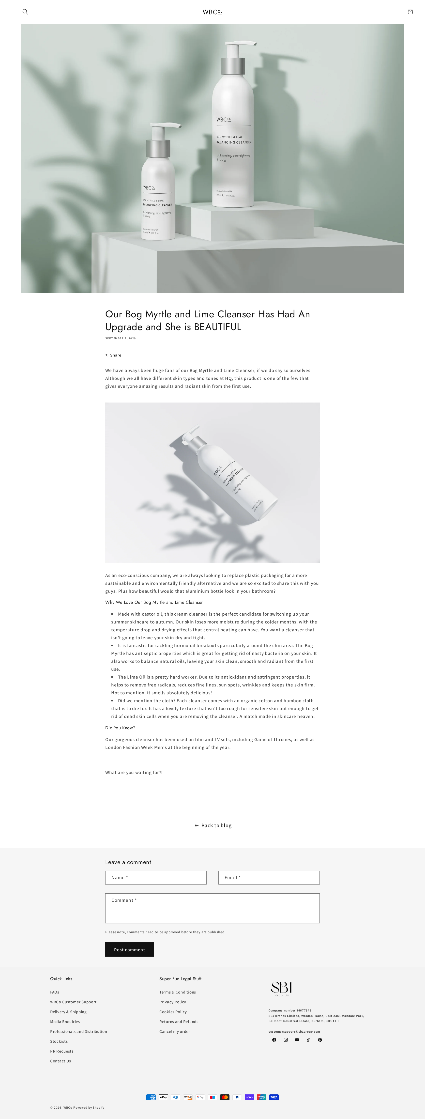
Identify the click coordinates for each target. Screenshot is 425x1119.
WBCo (67, 1107)
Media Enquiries (65, 1021)
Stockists (59, 1041)
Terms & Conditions (177, 992)
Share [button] (115, 355)
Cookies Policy (173, 1011)
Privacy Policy (172, 1002)
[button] (25, 11)
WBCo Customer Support (73, 1002)
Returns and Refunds (178, 1021)
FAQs (54, 992)
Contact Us (60, 1061)
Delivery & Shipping (68, 1011)
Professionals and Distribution (78, 1031)
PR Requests (62, 1051)
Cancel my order (174, 1031)
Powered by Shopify (88, 1107)
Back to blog (216, 825)
